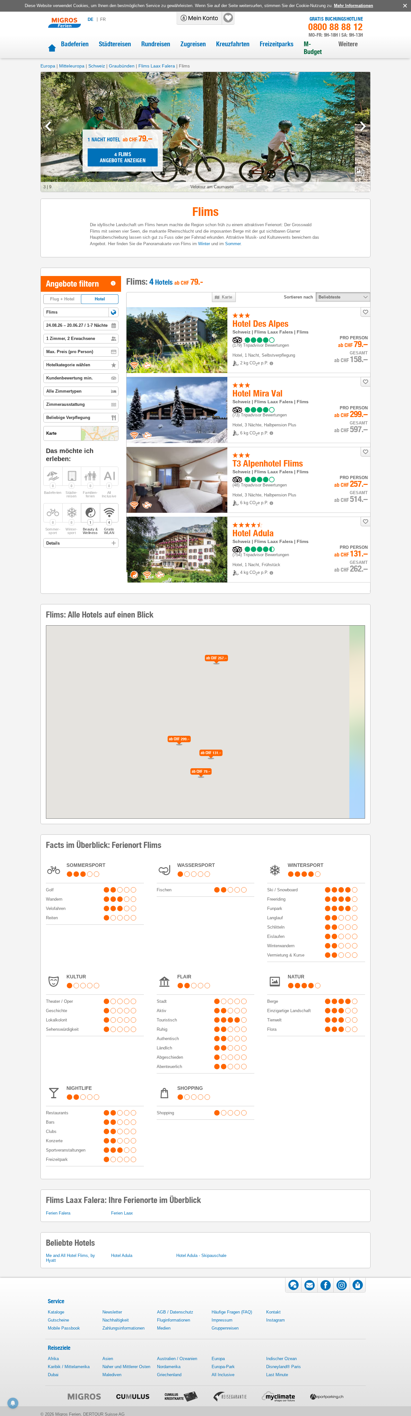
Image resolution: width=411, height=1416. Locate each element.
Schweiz (96, 65)
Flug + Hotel (62, 299)
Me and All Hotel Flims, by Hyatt (70, 1258)
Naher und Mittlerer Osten (126, 1366)
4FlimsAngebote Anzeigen (122, 157)
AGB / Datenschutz (175, 1312)
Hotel (100, 299)
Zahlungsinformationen (123, 1328)
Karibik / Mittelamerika (69, 1366)
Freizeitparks (276, 44)
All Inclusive (223, 1374)
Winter (204, 243)
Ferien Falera (58, 1213)
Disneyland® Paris (283, 1366)
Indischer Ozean (281, 1358)
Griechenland (169, 1374)
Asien (107, 1358)
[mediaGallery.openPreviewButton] (205, 132)
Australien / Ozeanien (177, 1358)
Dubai (53, 1374)
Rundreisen (155, 44)
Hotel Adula (121, 1255)
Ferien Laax (122, 1213)
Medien (164, 1328)
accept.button (404, 5)
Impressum (222, 1320)
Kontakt (273, 1312)
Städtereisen (115, 44)
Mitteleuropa (71, 65)
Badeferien (75, 44)
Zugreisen (193, 44)
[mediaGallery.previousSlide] (48, 126)
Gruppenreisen (225, 1328)
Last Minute (277, 1374)
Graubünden (122, 65)
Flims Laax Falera (156, 65)
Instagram (275, 1320)
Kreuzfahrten (232, 44)
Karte (227, 297)
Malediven (111, 1374)
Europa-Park (223, 1366)
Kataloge (56, 1312)
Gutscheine (58, 1320)
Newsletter (112, 1312)
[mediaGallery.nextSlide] (363, 126)
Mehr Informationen (353, 5)
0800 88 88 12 (335, 27)
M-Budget (313, 48)
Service (56, 1301)
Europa (47, 65)
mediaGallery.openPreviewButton (360, 171)
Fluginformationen (173, 1320)
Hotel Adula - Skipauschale (201, 1255)
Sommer (232, 243)
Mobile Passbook (64, 1328)
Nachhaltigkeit (115, 1320)
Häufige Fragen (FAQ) (232, 1312)
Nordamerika (168, 1366)
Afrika (53, 1358)
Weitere (348, 44)
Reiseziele (59, 1347)
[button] (113, 312)
